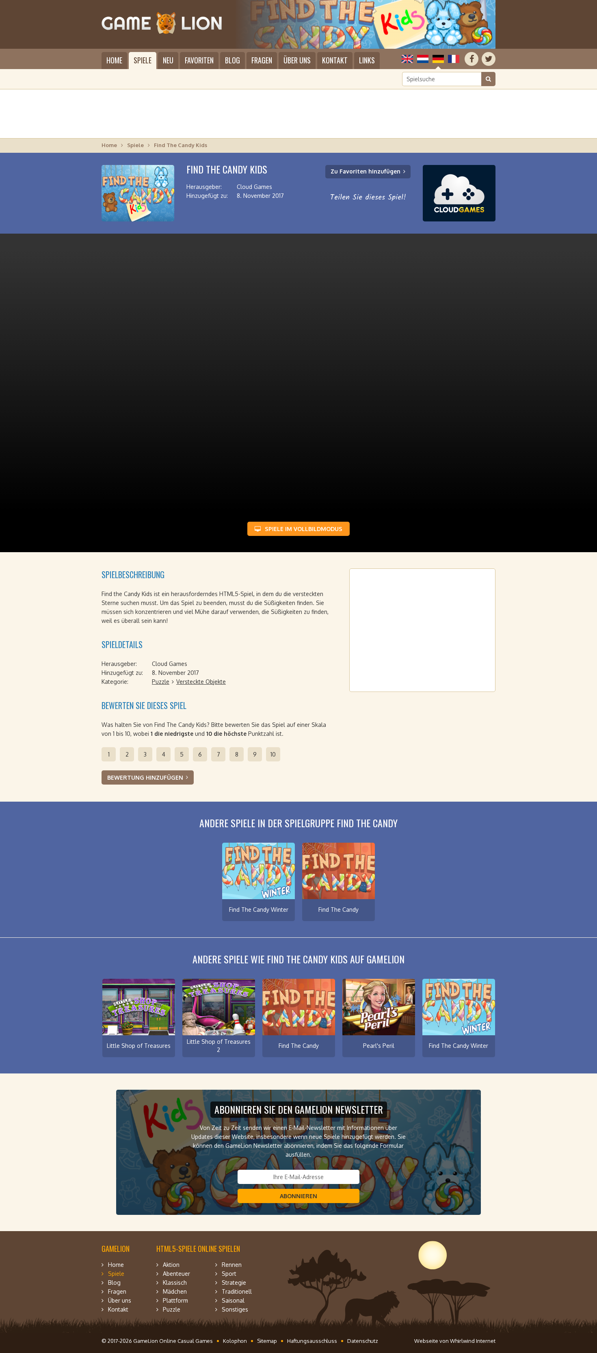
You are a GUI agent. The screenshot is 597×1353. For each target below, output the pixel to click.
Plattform (175, 1300)
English (407, 59)
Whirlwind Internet (472, 1341)
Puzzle (160, 681)
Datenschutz (362, 1341)
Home (114, 60)
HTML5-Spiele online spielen (198, 1248)
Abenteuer (176, 1273)
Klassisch (175, 1282)
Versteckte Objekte (201, 681)
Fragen (261, 60)
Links (367, 60)
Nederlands (422, 59)
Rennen (232, 1264)
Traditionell (237, 1291)
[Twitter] (488, 59)
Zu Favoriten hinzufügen (365, 171)
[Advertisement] (298, 113)
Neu (168, 60)
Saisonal (233, 1300)
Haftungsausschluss (312, 1341)
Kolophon (235, 1341)
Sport (229, 1273)
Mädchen (175, 1291)
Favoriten (199, 60)
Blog (232, 60)
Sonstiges (235, 1309)
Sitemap (267, 1341)
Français (453, 59)
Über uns (297, 60)
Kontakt (335, 60)
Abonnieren (298, 1196)
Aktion (171, 1264)
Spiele (142, 60)
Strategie (234, 1282)
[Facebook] (471, 59)
